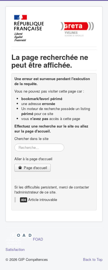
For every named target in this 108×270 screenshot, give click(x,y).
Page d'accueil (35, 167)
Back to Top (92, 259)
